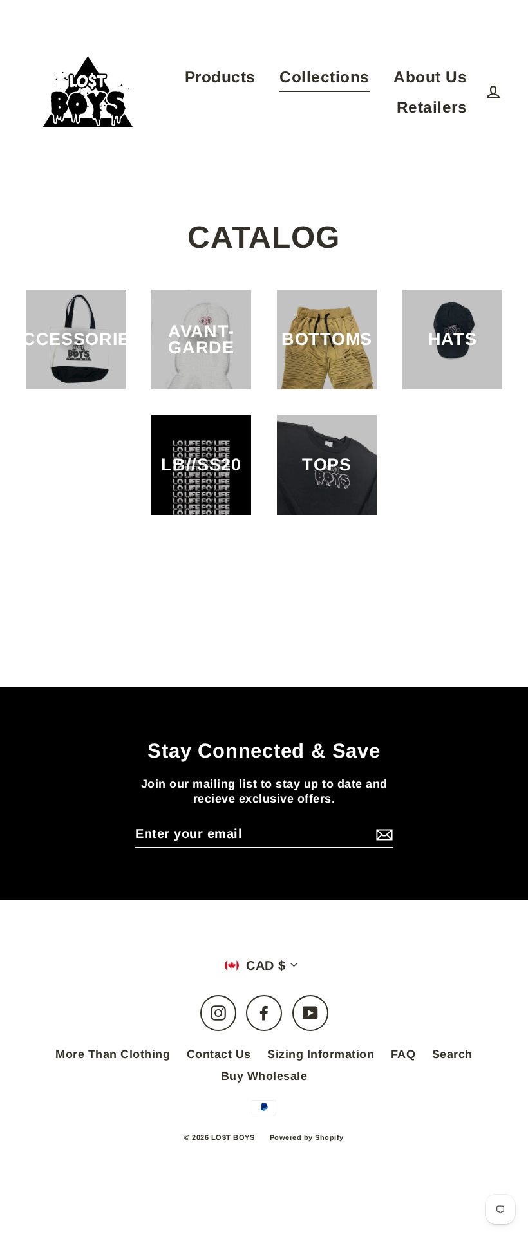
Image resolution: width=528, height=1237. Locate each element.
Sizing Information (320, 1054)
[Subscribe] (382, 834)
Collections (324, 77)
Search (452, 1054)
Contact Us (219, 1054)
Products (220, 77)
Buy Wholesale (264, 1076)
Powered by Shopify (307, 1137)
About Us (430, 77)
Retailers (432, 107)
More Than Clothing (112, 1054)
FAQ (403, 1054)
